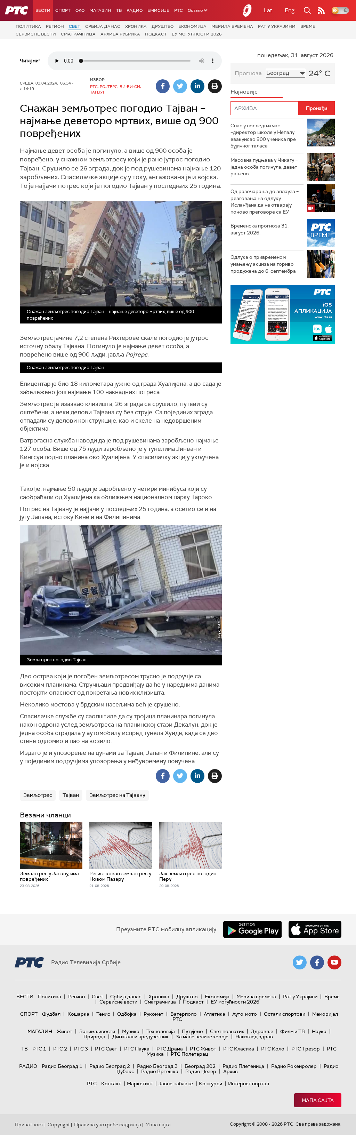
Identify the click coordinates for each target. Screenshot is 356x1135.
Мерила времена (232, 26)
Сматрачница (78, 34)
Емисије (158, 10)
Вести (42, 10)
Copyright (59, 1124)
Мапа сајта (318, 1100)
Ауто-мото (244, 1014)
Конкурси (210, 1083)
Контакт (111, 1083)
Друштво (162, 26)
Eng (289, 10)
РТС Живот (203, 1049)
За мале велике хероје (202, 1036)
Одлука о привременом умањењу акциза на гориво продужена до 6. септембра (263, 264)
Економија (192, 26)
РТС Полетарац (189, 1054)
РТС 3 (81, 1049)
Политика (28, 26)
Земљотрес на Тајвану (117, 795)
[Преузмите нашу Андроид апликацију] (252, 929)
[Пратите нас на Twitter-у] (300, 962)
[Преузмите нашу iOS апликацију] (315, 929)
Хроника (136, 26)
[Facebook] (163, 86)
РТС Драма (169, 1049)
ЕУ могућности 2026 (197, 34)
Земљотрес (37, 795)
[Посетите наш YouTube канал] (334, 962)
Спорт (63, 10)
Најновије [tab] (244, 91)
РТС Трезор (305, 1049)
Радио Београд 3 (157, 1066)
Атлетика (214, 1014)
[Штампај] (215, 86)
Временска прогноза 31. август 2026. (259, 229)
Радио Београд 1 (62, 1066)
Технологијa (160, 1031)
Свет (74, 26)
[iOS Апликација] (282, 314)
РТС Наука (136, 1049)
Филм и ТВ (292, 1031)
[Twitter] (180, 86)
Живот (64, 1031)
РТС (178, 10)
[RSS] (321, 10)
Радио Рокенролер (294, 1066)
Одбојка (127, 1014)
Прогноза (248, 73)
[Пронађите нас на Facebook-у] (317, 962)
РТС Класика (238, 1049)
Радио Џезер (200, 1071)
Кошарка (78, 1014)
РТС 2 (60, 1049)
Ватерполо (183, 1014)
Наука (319, 1031)
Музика (130, 1031)
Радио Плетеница (243, 1066)
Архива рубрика (120, 34)
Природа (94, 1036)
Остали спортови (284, 1014)
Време (307, 26)
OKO (79, 10)
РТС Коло (272, 1049)
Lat (268, 10)
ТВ (119, 10)
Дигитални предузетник (140, 1036)
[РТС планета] (247, 10)
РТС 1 (39, 1049)
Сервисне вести (36, 34)
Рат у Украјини (277, 26)
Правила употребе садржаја (107, 1124)
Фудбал (51, 1014)
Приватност (29, 1124)
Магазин (100, 10)
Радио (135, 10)
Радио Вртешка (159, 1071)
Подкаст (156, 34)
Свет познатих (227, 1031)
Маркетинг (140, 1083)
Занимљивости (97, 1031)
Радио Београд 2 (109, 1066)
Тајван (71, 795)
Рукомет (153, 1014)
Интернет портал (248, 1083)
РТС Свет (106, 1049)
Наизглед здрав (254, 1036)
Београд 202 (200, 1066)
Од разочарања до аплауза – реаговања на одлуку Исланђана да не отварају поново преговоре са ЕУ (264, 201)
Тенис (103, 1014)
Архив (230, 1071)
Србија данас (102, 26)
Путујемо (192, 1031)
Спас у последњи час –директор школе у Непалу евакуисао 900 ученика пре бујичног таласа (263, 135)
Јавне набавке (176, 1083)
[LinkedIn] (197, 86)
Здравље (262, 1031)
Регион (55, 26)
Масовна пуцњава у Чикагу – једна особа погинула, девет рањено (264, 167)
